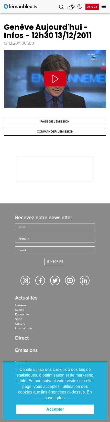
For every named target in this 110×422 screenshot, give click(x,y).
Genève (20, 305)
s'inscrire (55, 262)
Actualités (26, 298)
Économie (22, 314)
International (23, 328)
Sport (19, 319)
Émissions (26, 350)
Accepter (55, 409)
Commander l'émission (55, 132)
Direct (92, 6)
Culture (20, 324)
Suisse (19, 310)
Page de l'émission (55, 122)
